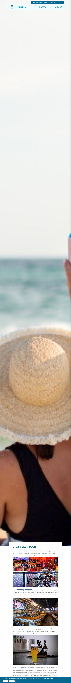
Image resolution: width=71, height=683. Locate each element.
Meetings (41, 2)
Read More (51, 678)
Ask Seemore (57, 7)
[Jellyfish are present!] (52, 3)
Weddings (46, 2)
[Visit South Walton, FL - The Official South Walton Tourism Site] (11, 7)
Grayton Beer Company (22, 667)
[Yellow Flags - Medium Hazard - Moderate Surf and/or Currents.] (51, 3)
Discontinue (11, 680)
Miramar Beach (33, 628)
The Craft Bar (42, 628)
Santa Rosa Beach (28, 589)
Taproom (53, 673)
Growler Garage (20, 589)
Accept (5, 680)
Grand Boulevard (25, 628)
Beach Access (35, 2)
